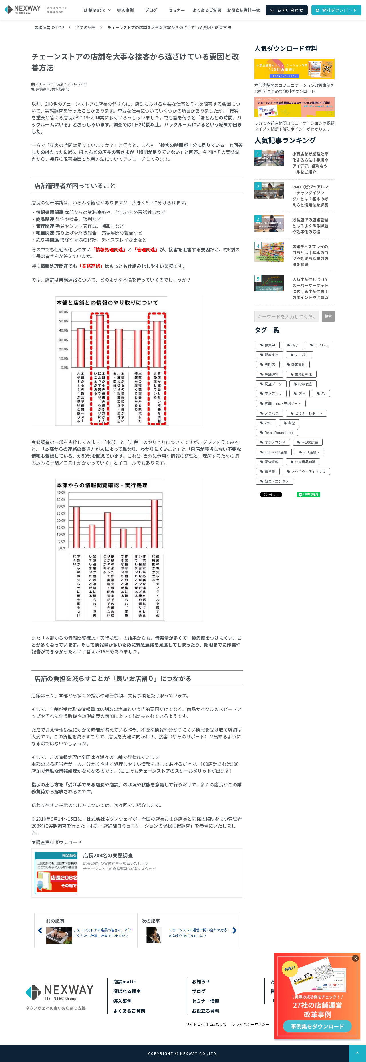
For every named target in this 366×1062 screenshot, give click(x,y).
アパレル (321, 344)
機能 (291, 422)
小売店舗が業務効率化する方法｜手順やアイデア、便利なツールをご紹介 (310, 163)
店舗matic (94, 10)
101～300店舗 (276, 451)
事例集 (270, 471)
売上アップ (273, 393)
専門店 (270, 364)
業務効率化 (60, 89)
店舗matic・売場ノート (283, 403)
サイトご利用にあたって (206, 1024)
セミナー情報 (205, 1000)
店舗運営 (43, 89)
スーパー (302, 354)
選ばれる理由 (127, 991)
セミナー (176, 10)
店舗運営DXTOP (49, 27)
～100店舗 (310, 442)
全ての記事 (86, 27)
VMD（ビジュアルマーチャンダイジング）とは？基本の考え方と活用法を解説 (310, 196)
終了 (294, 344)
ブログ (151, 10)
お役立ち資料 (205, 1010)
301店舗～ (311, 451)
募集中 (270, 344)
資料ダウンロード (339, 10)
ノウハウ (272, 413)
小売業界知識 (305, 461)
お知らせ (201, 981)
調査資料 (272, 461)
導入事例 (125, 10)
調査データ (273, 383)
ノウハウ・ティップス (308, 471)
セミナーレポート (308, 413)
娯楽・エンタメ (277, 481)
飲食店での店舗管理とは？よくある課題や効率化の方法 (310, 225)
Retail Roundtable (279, 432)
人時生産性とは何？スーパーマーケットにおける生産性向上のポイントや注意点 (310, 288)
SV (323, 393)
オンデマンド (275, 442)
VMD (268, 422)
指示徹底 (305, 383)
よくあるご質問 (206, 10)
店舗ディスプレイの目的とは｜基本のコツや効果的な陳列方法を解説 (310, 255)
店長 (301, 393)
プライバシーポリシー (250, 1024)
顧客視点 (272, 354)
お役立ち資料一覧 (243, 10)
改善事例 (298, 364)
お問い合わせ (290, 10)
